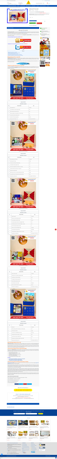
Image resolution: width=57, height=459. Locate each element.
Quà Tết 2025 (11, 7)
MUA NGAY (39, 23)
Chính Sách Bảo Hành (24, 445)
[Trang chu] (42, 0)
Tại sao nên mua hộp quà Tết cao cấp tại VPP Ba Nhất (15, 54)
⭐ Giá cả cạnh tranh (33, 450)
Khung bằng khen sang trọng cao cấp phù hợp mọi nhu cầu (33, 438)
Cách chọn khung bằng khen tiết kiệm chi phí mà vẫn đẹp (12, 438)
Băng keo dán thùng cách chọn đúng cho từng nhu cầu (22, 438)
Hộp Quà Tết (14, 7)
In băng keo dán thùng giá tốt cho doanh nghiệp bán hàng (44, 427)
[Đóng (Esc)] (2, 457)
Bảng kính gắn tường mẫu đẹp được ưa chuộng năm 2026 (44, 438)
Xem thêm (8, 429)
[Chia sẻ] (1, 457)
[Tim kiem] (43, 3)
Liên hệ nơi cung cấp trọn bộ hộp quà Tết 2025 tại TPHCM (15, 55)
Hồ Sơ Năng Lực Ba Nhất (33, 445)
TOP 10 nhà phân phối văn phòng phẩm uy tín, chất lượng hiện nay (11, 427)
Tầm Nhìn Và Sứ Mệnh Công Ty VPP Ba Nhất (23, 427)
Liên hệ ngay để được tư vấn (33, 20)
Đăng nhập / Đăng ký (47, 0)
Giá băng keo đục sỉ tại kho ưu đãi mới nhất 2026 (33, 427)
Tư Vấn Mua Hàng (33, 446)
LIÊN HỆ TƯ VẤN (41, 413)
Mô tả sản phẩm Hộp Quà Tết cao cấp (13, 53)
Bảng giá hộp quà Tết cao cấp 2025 (12, 52)
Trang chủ (8, 7)
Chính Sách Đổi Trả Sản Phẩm (25, 446)
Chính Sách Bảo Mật (24, 444)
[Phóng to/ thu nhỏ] (0, 457)
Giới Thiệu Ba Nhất (33, 444)
